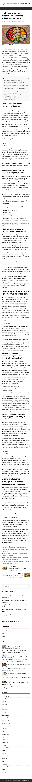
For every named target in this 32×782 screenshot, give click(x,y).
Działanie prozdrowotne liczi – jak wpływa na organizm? (14, 89)
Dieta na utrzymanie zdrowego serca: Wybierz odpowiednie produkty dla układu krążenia (15, 549)
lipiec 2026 (4, 699)
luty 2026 (4, 712)
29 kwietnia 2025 (7, 21)
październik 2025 (6, 723)
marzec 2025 (5, 742)
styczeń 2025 (5, 748)
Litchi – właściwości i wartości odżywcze (13, 80)
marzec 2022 (5, 769)
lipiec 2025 (4, 731)
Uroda (3, 636)
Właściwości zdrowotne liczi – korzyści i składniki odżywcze (17, 86)
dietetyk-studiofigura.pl (19, 21)
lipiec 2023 (4, 753)
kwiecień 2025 (5, 739)
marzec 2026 (5, 709)
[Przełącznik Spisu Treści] (27, 78)
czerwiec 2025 (5, 734)
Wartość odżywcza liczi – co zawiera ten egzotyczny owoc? (15, 83)
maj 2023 (4, 758)
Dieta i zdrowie (6, 631)
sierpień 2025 (5, 728)
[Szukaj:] (16, 586)
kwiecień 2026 (5, 707)
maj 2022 (4, 764)
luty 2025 (4, 745)
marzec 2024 (5, 750)
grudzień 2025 (5, 718)
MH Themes (26, 780)
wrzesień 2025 (5, 726)
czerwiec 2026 (5, 701)
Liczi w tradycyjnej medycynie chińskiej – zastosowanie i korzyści (13, 98)
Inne (3, 633)
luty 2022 (4, 772)
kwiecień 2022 (5, 767)
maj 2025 (4, 737)
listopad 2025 (5, 720)
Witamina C (19, 130)
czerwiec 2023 (5, 756)
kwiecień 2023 (5, 761)
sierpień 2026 (5, 696)
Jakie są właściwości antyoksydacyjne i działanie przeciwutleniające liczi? (16, 92)
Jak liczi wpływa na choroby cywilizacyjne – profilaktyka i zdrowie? (15, 95)
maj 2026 (4, 704)
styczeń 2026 (5, 715)
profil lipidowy (12, 264)
